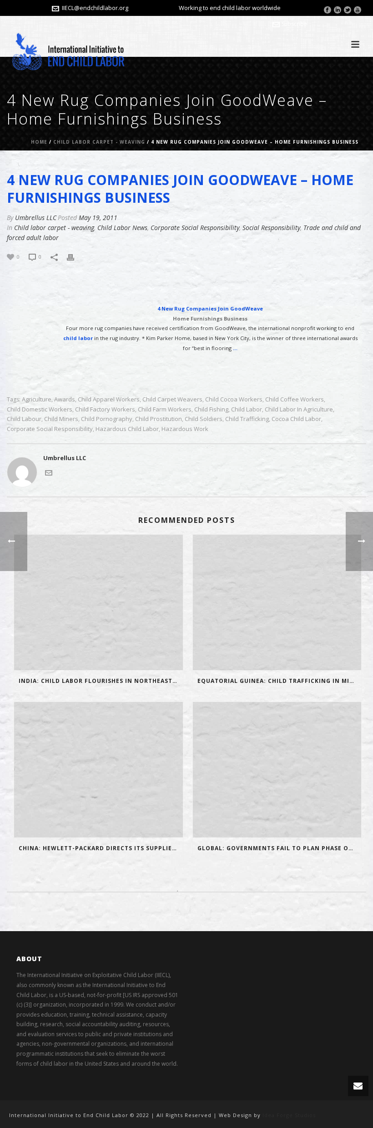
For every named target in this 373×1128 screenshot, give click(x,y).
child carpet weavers (172, 399)
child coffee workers (294, 399)
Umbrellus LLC (35, 217)
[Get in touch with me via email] (48, 472)
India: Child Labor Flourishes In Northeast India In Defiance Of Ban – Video (101, 681)
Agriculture (36, 399)
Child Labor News (122, 227)
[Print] (75, 257)
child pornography (106, 419)
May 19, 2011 (98, 217)
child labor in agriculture (299, 409)
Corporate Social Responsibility (195, 227)
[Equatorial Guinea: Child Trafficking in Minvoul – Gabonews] (277, 602)
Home (39, 142)
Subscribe (294, 24)
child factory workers (105, 409)
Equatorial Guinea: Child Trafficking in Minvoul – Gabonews (279, 681)
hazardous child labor (127, 429)
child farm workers (165, 409)
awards (64, 399)
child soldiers (203, 419)
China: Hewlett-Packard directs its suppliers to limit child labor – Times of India (101, 848)
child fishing (211, 409)
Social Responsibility (271, 227)
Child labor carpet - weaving (99, 142)
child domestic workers (39, 409)
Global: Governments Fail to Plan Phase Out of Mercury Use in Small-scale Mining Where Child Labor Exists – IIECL (279, 848)
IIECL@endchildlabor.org (95, 8)
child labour (24, 419)
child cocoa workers (233, 399)
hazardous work (184, 429)
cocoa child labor (296, 419)
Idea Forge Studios (289, 1115)
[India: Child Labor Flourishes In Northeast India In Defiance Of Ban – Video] (98, 602)
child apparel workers (109, 399)
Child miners (61, 419)
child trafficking (247, 419)
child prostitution (158, 419)
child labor (246, 409)
